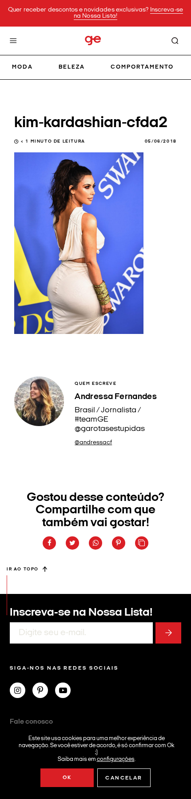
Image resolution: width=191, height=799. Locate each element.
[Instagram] (21, 691)
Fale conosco (31, 721)
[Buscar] (175, 41)
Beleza (72, 67)
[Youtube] (66, 691)
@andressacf (93, 442)
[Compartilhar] (49, 543)
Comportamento (142, 67)
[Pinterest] (43, 691)
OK (67, 777)
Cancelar (123, 778)
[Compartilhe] (141, 543)
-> (168, 633)
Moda (22, 67)
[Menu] (13, 40)
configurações (116, 759)
